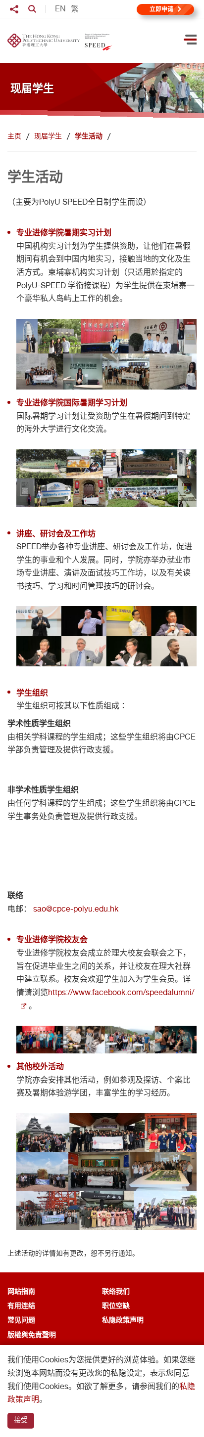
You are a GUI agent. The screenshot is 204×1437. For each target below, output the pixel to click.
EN (60, 9)
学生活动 (88, 136)
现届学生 (48, 136)
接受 (21, 1420)
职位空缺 (116, 1305)
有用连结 (21, 1305)
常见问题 (21, 1319)
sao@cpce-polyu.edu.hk (75, 909)
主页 (14, 136)
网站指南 (21, 1291)
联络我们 (116, 1291)
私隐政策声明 (123, 1319)
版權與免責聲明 (31, 1334)
